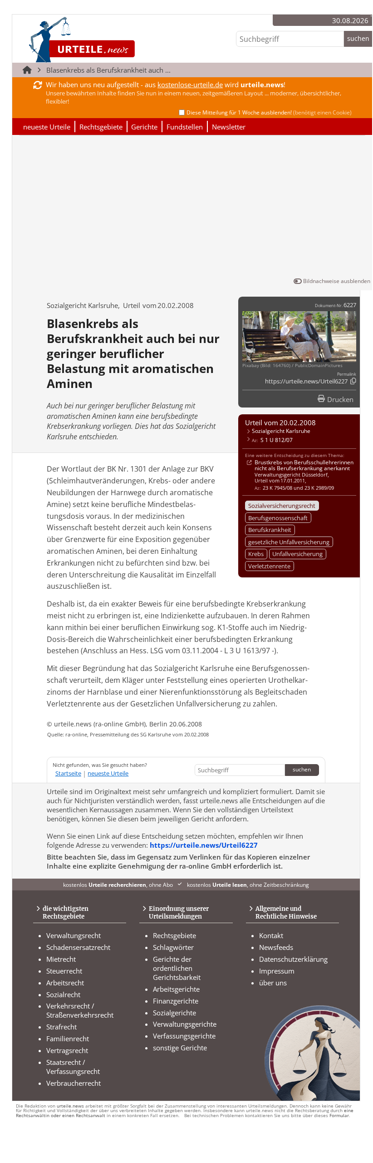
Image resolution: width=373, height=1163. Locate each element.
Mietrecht (61, 959)
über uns (273, 982)
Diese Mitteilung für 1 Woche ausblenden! (269, 112)
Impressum (276, 970)
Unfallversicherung (297, 554)
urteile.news (70, 1106)
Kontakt (271, 935)
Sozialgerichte (174, 1012)
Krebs (256, 554)
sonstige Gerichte (180, 1047)
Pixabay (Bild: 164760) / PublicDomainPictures (292, 365)
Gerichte (144, 126)
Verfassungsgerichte (184, 1035)
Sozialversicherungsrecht (281, 506)
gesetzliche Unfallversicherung (288, 542)
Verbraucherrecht (73, 1083)
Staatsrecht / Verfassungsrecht (73, 1067)
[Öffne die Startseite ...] (112, 39)
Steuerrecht (64, 970)
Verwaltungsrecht (73, 935)
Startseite (68, 773)
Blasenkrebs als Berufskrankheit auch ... (108, 70)
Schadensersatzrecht (78, 947)
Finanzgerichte (175, 1000)
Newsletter (228, 126)
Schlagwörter (173, 947)
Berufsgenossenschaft (278, 518)
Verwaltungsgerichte (184, 1024)
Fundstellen (185, 126)
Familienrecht (67, 1038)
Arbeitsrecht (65, 982)
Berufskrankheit (269, 530)
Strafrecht (61, 1026)
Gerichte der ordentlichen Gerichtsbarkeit (177, 968)
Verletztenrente (269, 566)
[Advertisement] (192, 208)
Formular (339, 1115)
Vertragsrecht (67, 1050)
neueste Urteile (46, 126)
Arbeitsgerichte (176, 989)
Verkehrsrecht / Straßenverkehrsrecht (79, 1010)
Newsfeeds (276, 947)
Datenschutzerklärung (293, 959)
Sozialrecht (63, 994)
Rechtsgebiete (101, 126)
